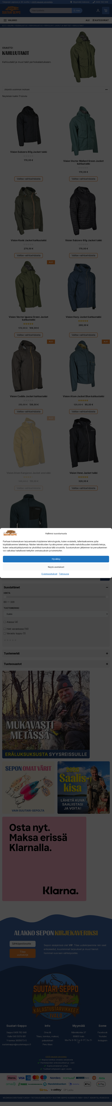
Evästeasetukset (49, 574)
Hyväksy (56, 559)
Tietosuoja (64, 574)
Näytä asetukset (56, 567)
